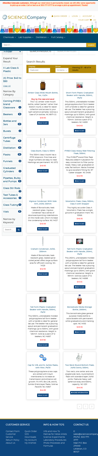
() (87, 20)
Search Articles (66, 51)
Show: (58, 67)
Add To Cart (43, 123)
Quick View (43, 85)
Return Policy (12, 440)
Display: (32, 67)
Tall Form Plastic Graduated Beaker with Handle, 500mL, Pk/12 (43, 309)
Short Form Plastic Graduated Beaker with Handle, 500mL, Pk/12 (79, 95)
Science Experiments (54, 437)
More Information (80, 392)
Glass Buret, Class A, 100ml (43, 151)
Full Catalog (57, 37)
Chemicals (8, 37)
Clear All (7, 86)
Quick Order (60, 16)
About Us (10, 443)
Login (75, 16)
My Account (31, 440)
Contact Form (13, 431)
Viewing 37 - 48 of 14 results (81, 69)
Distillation (41, 37)
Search (91, 45)
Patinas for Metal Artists (55, 434)
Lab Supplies (24, 37)
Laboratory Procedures (54, 440)
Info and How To (51, 431)
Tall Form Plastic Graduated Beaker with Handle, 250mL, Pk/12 (80, 251)
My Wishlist (30, 443)
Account (87, 16)
